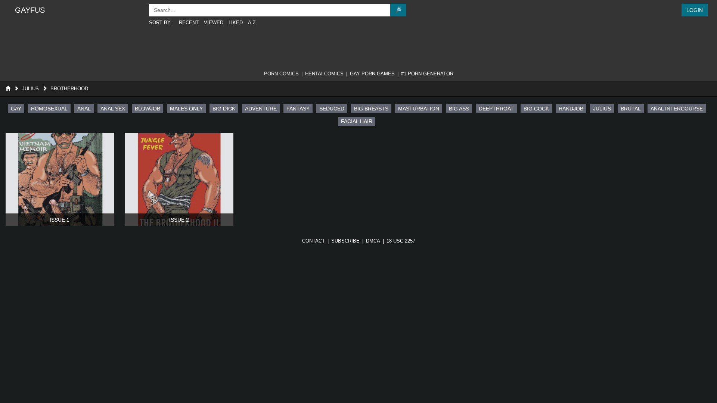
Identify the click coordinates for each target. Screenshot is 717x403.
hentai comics (324, 73)
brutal (631, 109)
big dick (223, 109)
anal (84, 109)
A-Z (252, 22)
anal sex (112, 109)
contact (313, 241)
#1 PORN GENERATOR (427, 73)
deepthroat (496, 109)
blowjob (147, 109)
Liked (236, 22)
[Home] (8, 88)
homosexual (49, 109)
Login (694, 10)
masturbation (418, 109)
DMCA (373, 241)
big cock (536, 109)
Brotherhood (69, 88)
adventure (261, 109)
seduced (331, 109)
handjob (571, 109)
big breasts (371, 109)
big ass (459, 109)
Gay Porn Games (372, 73)
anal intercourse (677, 109)
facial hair (356, 121)
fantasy (298, 109)
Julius (30, 88)
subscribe (345, 241)
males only (186, 109)
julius (602, 109)
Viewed (213, 22)
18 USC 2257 (401, 241)
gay (16, 109)
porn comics (281, 73)
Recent (189, 22)
